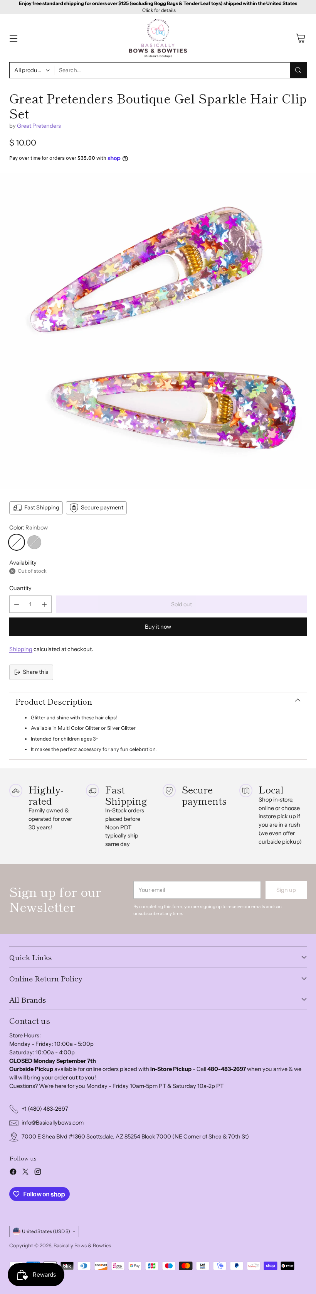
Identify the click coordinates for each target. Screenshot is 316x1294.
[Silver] (34, 542)
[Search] (298, 70)
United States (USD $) (46, 1231)
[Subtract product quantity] (17, 604)
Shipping (20, 649)
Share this (35, 671)
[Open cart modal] (300, 38)
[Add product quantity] (44, 604)
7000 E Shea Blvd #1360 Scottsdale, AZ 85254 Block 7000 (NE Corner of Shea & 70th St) (135, 1136)
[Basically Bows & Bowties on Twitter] (25, 1173)
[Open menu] (13, 38)
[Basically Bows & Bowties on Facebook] (13, 1173)
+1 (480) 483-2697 (45, 1108)
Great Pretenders (39, 125)
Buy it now (158, 626)
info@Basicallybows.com (53, 1122)
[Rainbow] (16, 542)
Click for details (159, 10)
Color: (28, 527)
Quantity (20, 588)
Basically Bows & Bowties (82, 1245)
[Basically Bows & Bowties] (158, 38)
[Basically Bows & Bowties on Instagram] (37, 1173)
